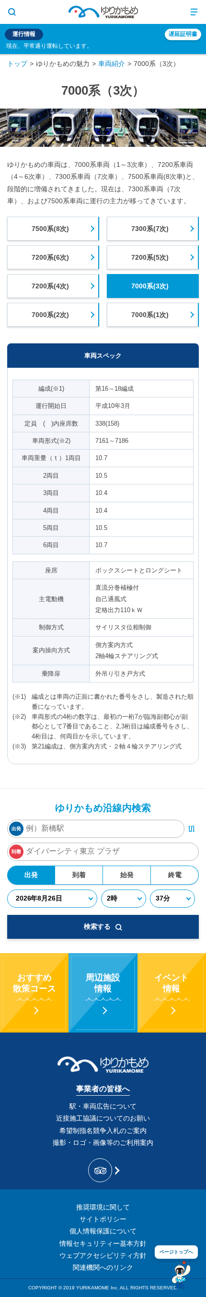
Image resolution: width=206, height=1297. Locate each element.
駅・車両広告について (103, 1106)
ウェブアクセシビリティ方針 (103, 1255)
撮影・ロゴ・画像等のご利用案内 (103, 1142)
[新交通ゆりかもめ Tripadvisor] (103, 1170)
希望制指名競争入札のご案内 (103, 1130)
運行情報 (23, 34)
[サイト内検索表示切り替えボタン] (12, 12)
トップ (17, 63)
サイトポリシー (103, 1219)
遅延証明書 (183, 34)
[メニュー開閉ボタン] (194, 12)
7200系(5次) (150, 257)
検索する (97, 926)
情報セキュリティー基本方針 (103, 1243)
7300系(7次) (150, 228)
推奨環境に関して (103, 1207)
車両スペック (103, 355)
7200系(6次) (50, 257)
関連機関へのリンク (103, 1267)
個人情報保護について (103, 1231)
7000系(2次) (50, 315)
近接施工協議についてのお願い (103, 1118)
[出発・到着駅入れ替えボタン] (191, 829)
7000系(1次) (150, 315)
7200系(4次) (50, 286)
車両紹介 (111, 63)
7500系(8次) (50, 228)
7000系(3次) (150, 286)
